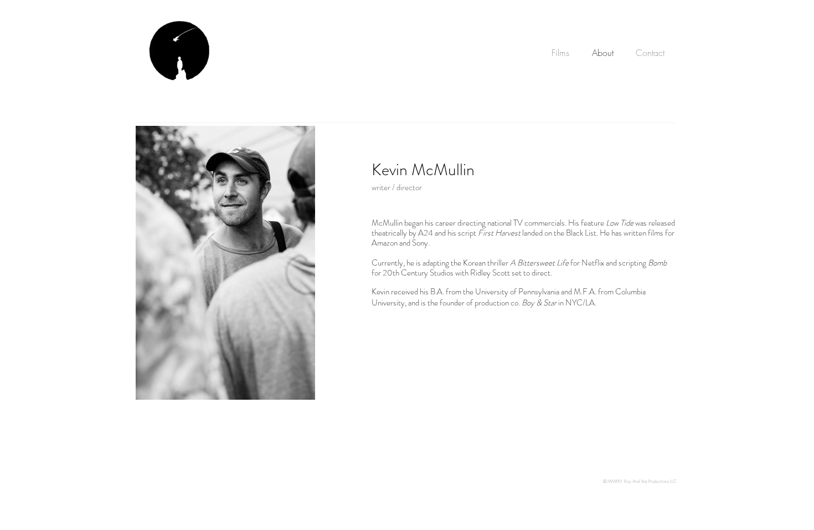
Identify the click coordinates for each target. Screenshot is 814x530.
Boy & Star (539, 303)
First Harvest (499, 233)
